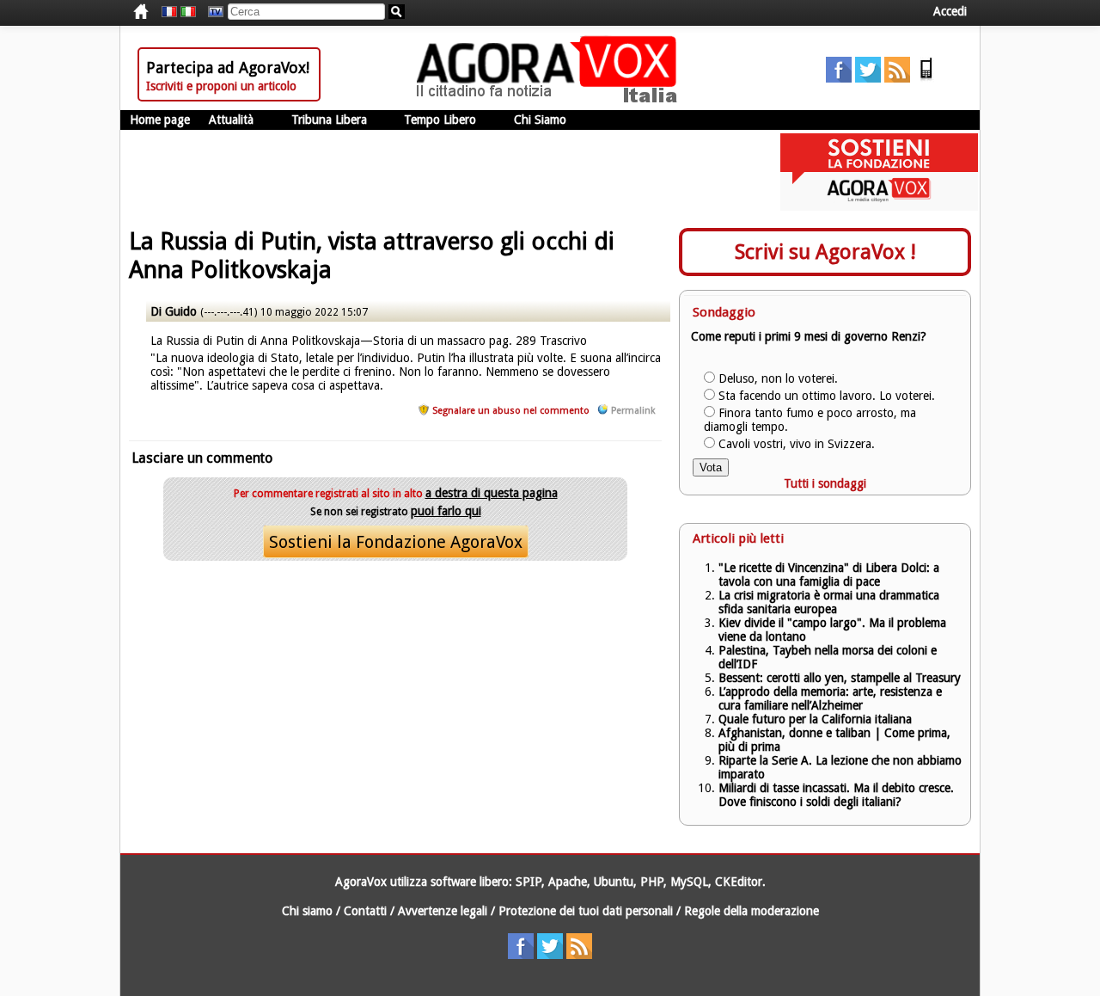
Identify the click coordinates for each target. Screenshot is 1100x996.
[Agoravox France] (169, 12)
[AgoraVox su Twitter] (868, 78)
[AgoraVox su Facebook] (839, 78)
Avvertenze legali (442, 911)
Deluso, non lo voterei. (778, 378)
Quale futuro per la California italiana (815, 719)
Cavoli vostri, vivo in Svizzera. (796, 444)
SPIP (528, 881)
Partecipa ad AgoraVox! (227, 67)
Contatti (365, 911)
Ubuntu (613, 881)
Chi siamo (307, 911)
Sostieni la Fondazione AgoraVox (395, 542)
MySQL (689, 881)
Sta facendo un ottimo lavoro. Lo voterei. (826, 396)
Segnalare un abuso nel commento (511, 410)
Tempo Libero (440, 119)
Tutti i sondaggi (825, 483)
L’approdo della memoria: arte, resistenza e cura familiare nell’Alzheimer (830, 698)
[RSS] (897, 78)
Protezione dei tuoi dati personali (585, 911)
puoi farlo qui (446, 511)
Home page (160, 119)
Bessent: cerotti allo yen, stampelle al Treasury (839, 678)
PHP (651, 881)
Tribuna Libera (329, 119)
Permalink (633, 410)
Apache (567, 881)
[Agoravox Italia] (188, 12)
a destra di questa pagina (491, 493)
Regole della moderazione (751, 911)
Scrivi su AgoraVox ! (825, 252)
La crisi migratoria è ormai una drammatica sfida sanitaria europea (828, 602)
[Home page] (551, 99)
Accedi (950, 11)
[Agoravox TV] (211, 12)
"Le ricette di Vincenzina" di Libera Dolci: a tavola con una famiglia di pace (828, 574)
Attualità (231, 119)
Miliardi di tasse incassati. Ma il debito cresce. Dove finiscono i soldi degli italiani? (836, 794)
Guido (181, 311)
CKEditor (738, 881)
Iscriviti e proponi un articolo (221, 86)
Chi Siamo (540, 119)
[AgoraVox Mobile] (926, 78)
